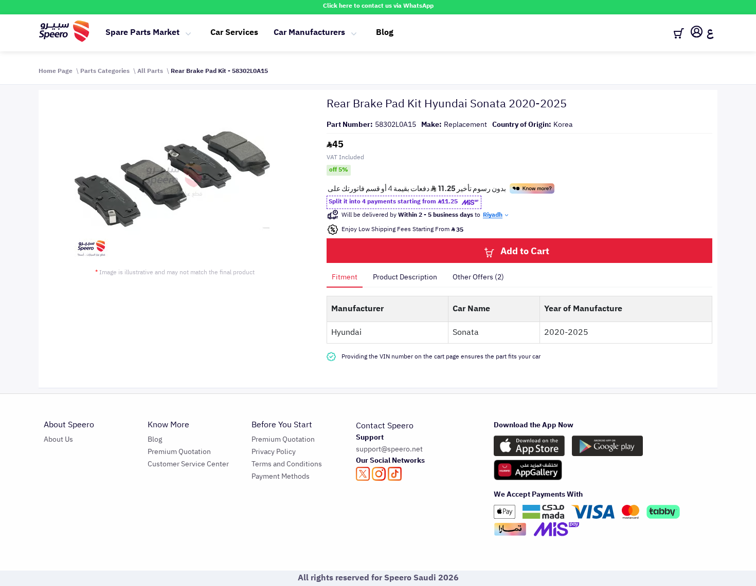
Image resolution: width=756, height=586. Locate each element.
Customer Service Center (188, 464)
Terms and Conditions (286, 464)
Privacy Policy (273, 451)
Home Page (56, 70)
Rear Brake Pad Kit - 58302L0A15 (219, 70)
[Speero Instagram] (379, 474)
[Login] (697, 33)
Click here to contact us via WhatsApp (378, 5)
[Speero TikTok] (395, 474)
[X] (363, 474)
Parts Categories (105, 70)
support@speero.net (389, 449)
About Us (58, 439)
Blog (384, 32)
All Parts (150, 70)
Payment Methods (280, 476)
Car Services (234, 32)
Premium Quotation (179, 451)
